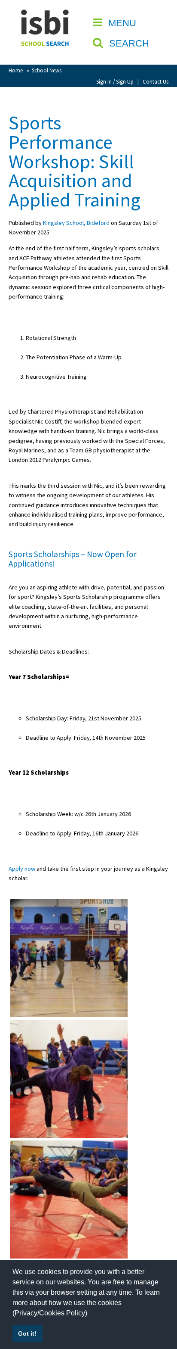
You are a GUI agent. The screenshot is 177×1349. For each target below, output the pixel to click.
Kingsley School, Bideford (76, 223)
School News (46, 70)
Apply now (22, 868)
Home (16, 70)
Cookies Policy (62, 1313)
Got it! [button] (27, 1333)
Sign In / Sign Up (115, 81)
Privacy (26, 1313)
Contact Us (155, 81)
